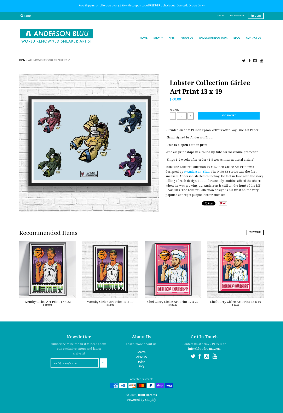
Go (103, 363)
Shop (157, 37)
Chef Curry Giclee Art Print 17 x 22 (172, 302)
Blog (236, 37)
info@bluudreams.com (204, 349)
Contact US (253, 37)
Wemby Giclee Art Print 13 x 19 (110, 302)
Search (141, 352)
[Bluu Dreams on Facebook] (249, 60)
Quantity (174, 110)
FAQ (141, 366)
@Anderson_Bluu (196, 172)
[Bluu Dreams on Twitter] (244, 60)
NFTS (172, 37)
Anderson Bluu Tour (213, 37)
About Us (187, 37)
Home (144, 37)
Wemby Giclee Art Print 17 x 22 (47, 302)
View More (255, 232)
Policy (141, 361)
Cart (258, 16)
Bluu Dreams (147, 395)
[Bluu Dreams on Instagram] (255, 60)
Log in (221, 16)
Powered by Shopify (141, 400)
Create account (236, 16)
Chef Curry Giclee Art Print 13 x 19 (235, 302)
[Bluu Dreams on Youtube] (262, 60)
